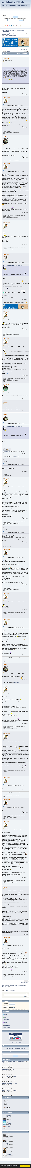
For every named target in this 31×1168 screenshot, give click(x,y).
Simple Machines (21, 1163)
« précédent (23, 49)
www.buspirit (16, 160)
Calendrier (6, 1020)
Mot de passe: (5, 1005)
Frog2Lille (7, 97)
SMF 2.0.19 (10, 1163)
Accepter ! (25, 1165)
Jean (3, 1062)
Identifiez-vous (7, 1025)
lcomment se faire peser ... (7, 1083)
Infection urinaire (5, 1066)
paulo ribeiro (7, 385)
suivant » (27, 49)
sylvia (25, 33)
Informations (7, 1166)
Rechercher (6, 1019)
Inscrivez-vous (7, 1027)
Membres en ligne (7, 1106)
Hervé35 (12, 1069)
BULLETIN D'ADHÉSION (16, 1042)
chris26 (3, 34)
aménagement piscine (7, 1076)
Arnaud (7, 1120)
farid (7, 1143)
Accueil (5, 1014)
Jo (8, 34)
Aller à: (27, 993)
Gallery (5, 1022)
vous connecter (17, 1009)
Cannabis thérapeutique (7, 1079)
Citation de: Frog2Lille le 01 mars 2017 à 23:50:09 (12, 65)
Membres (6, 1024)
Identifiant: (6, 1003)
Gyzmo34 (6, 254)
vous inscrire (25, 1009)
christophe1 (7, 58)
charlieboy (8, 1123)
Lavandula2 (17, 1086)
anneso (6, 34)
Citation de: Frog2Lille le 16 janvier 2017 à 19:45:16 (12, 265)
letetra (6, 402)
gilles (5, 136)
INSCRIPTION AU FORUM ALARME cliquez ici (15, 22)
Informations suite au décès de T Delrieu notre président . (14, 1061)
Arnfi (5, 887)
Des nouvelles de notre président (9, 1073)
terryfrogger (8, 1149)
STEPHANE (8, 1154)
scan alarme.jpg (7, 451)
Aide (5, 1017)
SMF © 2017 (15, 1163)
